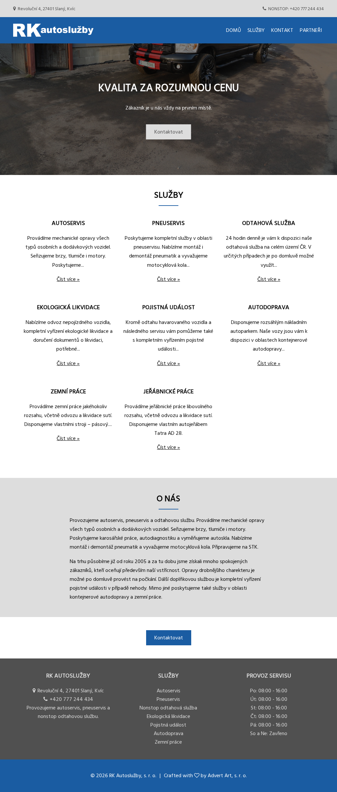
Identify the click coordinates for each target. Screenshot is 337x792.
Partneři (311, 30)
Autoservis (168, 690)
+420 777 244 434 (296, 8)
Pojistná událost (168, 725)
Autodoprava (168, 733)
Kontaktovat (168, 132)
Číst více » (68, 279)
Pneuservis (168, 699)
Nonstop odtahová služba (168, 708)
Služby (256, 30)
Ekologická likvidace (168, 716)
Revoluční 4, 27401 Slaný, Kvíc (46, 8)
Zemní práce (168, 742)
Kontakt (282, 30)
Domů (233, 30)
